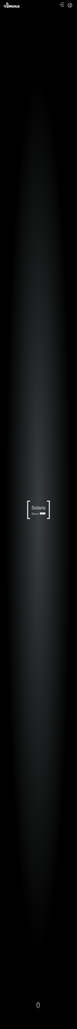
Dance (35, 513)
